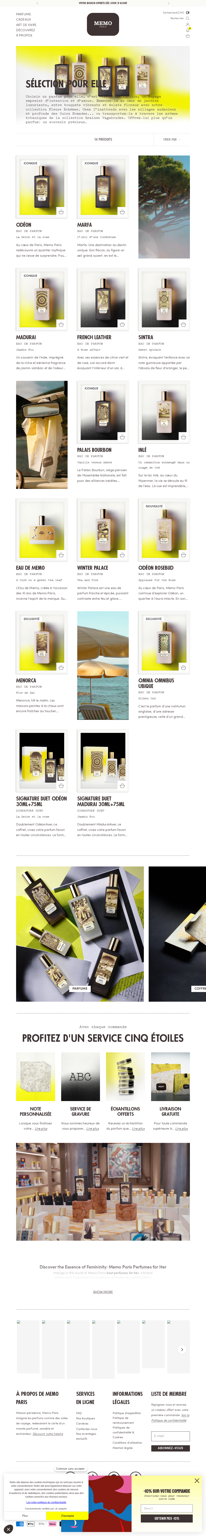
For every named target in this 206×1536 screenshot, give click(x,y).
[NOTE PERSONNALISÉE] (35, 1076)
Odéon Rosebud (155, 568)
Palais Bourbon (94, 450)
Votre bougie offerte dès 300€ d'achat (103, 3)
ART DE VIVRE (26, 25)
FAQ (79, 1413)
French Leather (94, 337)
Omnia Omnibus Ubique (156, 683)
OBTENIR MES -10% (166, 1518)
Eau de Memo (30, 568)
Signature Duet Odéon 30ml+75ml (41, 801)
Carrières (82, 1423)
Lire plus (41, 1128)
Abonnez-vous (170, 1448)
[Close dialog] (197, 1481)
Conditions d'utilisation (127, 1442)
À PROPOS (24, 35)
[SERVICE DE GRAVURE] (80, 1076)
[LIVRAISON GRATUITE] (170, 1076)
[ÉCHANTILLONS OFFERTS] (125, 1076)
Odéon (23, 225)
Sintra (145, 337)
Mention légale (123, 1448)
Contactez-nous (86, 1429)
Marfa (84, 225)
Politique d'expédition (127, 1413)
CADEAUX (23, 19)
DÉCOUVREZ (25, 30)
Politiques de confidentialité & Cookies (123, 1432)
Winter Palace (92, 568)
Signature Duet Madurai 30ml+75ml (101, 801)
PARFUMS (23, 14)
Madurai (26, 337)
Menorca (26, 680)
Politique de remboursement (123, 1421)
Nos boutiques (85, 1418)
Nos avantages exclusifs (86, 1436)
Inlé (142, 450)
